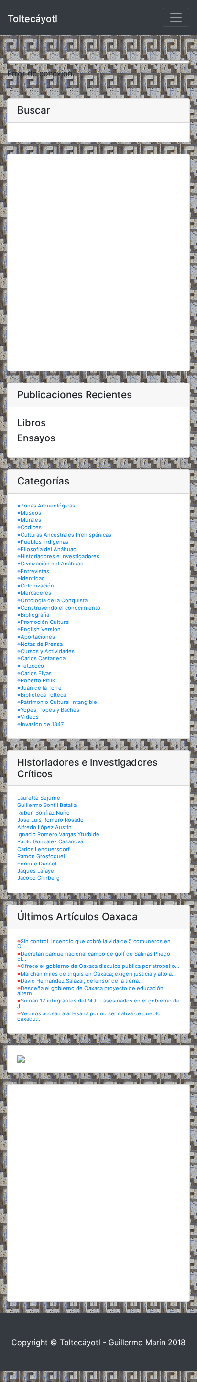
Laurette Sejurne (38, 798)
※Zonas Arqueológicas (46, 505)
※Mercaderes (34, 592)
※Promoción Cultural (43, 622)
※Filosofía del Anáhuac (46, 549)
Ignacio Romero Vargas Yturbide (58, 834)
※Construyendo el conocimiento (58, 607)
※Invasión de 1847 (40, 724)
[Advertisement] (98, 262)
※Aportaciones (36, 636)
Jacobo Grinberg (38, 878)
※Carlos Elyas (34, 673)
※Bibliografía (33, 614)
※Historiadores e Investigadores (58, 556)
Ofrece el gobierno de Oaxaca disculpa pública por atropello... (100, 966)
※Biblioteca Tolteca (41, 694)
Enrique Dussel (36, 863)
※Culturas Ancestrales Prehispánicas (64, 534)
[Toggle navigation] (176, 17)
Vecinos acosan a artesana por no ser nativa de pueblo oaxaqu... (89, 1016)
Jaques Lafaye (35, 870)
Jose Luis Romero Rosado (50, 820)
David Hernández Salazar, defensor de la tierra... (82, 981)
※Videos (28, 717)
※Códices (29, 527)
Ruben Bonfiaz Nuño (43, 812)
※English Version (39, 629)
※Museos (29, 512)
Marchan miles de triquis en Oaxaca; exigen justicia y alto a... (98, 973)
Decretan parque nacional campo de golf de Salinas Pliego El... (93, 956)
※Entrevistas (33, 571)
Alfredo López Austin (44, 827)
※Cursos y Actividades (46, 651)
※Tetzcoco (30, 665)
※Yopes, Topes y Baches (48, 709)
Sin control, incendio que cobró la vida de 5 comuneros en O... (94, 944)
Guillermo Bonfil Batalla (47, 805)
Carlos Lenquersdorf (43, 849)
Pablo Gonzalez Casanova (50, 841)
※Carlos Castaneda (41, 658)
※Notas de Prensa (40, 644)
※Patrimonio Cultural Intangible (57, 702)
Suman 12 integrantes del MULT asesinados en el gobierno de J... (98, 1003)
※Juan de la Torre (39, 687)
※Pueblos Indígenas (42, 542)
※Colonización (35, 585)
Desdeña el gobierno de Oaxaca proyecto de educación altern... (90, 991)
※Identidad (31, 578)
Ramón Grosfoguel (41, 856)
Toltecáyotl (32, 18)
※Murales (29, 520)
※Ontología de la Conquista (52, 600)
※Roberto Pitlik (36, 680)
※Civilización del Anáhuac (50, 563)
